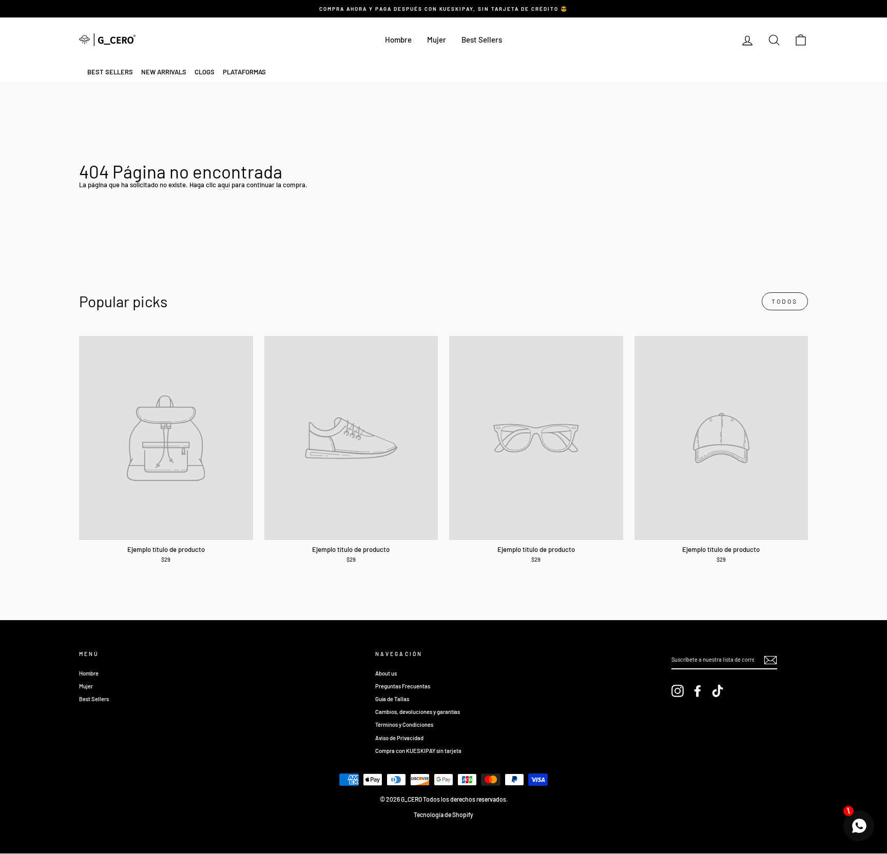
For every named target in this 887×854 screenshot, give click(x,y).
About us (386, 673)
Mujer (436, 39)
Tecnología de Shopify (443, 814)
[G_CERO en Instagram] (677, 691)
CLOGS (205, 72)
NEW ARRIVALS (163, 72)
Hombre (398, 39)
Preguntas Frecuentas (402, 686)
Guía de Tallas (392, 699)
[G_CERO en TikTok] (717, 691)
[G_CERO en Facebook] (697, 691)
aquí (224, 185)
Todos (785, 301)
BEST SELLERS (110, 72)
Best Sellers (481, 39)
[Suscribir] (770, 660)
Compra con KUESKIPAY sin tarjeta (418, 750)
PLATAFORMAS (244, 72)
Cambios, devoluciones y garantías (417, 711)
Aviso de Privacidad (399, 737)
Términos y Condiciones (404, 724)
